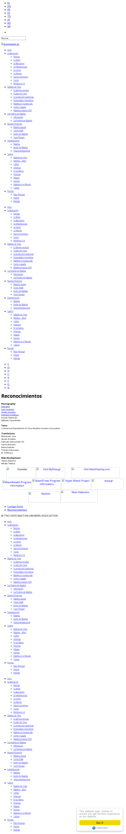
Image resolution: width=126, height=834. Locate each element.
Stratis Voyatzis (8, 412)
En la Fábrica (19, 171)
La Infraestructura (20, 66)
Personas (17, 174)
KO (9, 23)
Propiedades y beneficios (23, 100)
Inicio (9, 50)
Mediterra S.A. (19, 83)
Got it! (99, 823)
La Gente (17, 70)
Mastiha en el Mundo (22, 184)
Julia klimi (5, 406)
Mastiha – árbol (20, 161)
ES (8, 13)
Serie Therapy (19, 137)
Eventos (17, 181)
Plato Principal (19, 194)
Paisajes (17, 177)
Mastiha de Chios (14, 87)
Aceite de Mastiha (21, 134)
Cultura (16, 187)
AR (8, 26)
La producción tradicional (24, 97)
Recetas (10, 191)
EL (8, 3)
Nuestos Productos (14, 124)
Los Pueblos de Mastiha (16, 114)
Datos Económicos (21, 77)
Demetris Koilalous (10, 414)
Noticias (17, 56)
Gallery (10, 154)
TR (9, 16)
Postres (16, 198)
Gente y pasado (20, 107)
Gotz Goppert (7, 409)
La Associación (12, 53)
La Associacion (19, 63)
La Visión (17, 60)
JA (8, 19)
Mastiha (17, 144)
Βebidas (17, 201)
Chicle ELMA (18, 130)
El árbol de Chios (20, 93)
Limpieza (17, 167)
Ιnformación (18, 117)
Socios (16, 80)
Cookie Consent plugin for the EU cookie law (100, 828)
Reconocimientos (17, 510)
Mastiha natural (20, 127)
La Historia (18, 73)
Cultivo (16, 164)
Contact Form (15, 506)
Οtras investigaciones (22, 150)
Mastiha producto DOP (23, 110)
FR (8, 9)
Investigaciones (13, 140)
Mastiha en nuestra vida (23, 103)
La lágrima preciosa (21, 90)
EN (9, 6)
